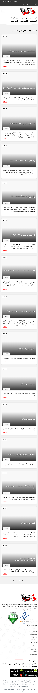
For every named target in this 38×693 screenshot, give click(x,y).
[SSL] (13, 618)
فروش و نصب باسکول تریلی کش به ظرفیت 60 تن (19, 271)
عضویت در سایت (30, 5)
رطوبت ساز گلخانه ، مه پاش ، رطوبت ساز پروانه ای (19, 487)
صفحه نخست (33, 629)
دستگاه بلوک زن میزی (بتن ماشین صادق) (21, 51)
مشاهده (5, 66)
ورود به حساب (19, 5)
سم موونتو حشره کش (28, 419)
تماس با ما (34, 642)
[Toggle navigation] (3, 11)
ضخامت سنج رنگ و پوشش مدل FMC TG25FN (19, 88)
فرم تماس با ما (15, 664)
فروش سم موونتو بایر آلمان (26, 349)
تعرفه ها (35, 632)
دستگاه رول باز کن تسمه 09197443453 (22, 124)
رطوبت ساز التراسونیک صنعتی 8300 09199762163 (23, 197)
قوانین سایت (33, 634)
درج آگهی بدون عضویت (30, 646)
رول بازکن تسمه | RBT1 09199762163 (23, 161)
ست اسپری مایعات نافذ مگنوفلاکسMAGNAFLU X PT (25, 559)
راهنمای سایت (33, 637)
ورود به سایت (33, 654)
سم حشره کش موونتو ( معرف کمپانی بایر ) (21, 311)
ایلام (22, 18)
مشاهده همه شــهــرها (19, 581)
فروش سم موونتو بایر (28, 523)
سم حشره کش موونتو (28, 384)
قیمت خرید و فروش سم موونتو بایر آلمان (21, 455)
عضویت (35, 652)
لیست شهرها (28, 18)
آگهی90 (35, 18)
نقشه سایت (34, 640)
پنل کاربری (34, 649)
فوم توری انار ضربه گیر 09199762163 (23, 235)
